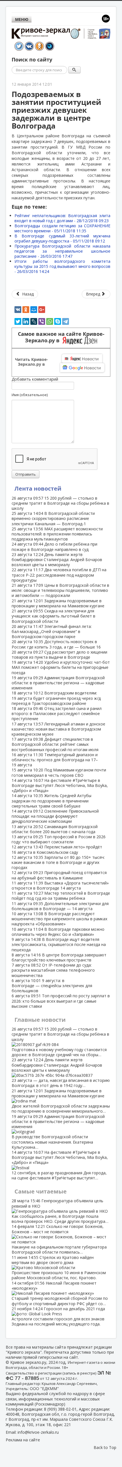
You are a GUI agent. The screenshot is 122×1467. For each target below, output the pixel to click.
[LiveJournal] (33, 321)
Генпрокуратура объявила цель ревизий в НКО (60, 1211)
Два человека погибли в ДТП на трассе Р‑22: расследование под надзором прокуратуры (59, 575)
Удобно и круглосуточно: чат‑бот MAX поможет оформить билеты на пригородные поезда (61, 667)
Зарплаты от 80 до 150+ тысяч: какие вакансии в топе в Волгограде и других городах (58, 862)
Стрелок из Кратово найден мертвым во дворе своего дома (59, 1268)
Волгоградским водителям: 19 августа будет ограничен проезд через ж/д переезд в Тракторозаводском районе (56, 698)
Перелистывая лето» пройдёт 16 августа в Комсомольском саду (57, 849)
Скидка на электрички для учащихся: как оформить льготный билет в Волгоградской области (53, 616)
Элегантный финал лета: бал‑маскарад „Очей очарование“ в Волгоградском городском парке (52, 631)
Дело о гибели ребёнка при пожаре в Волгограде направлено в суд (54, 546)
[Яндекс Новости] (82, 358)
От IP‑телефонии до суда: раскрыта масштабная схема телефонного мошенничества (53, 970)
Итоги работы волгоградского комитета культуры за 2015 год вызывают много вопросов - (62, 266)
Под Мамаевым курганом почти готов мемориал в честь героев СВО (59, 772)
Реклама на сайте (23, 1439)
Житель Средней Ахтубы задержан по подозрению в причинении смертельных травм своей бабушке (51, 800)
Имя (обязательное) (30, 394)
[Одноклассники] (25, 309)
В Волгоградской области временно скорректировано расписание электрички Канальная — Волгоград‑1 (53, 518)
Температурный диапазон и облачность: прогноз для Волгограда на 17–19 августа (55, 759)
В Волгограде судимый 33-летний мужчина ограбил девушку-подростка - (62, 238)
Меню (21, 19)
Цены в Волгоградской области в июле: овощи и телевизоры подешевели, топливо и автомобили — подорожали (60, 590)
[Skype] (57, 321)
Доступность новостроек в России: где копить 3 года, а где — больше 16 (56, 644)
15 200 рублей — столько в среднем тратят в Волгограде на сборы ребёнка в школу (60, 503)
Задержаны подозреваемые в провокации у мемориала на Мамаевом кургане (58, 603)
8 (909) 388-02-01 (60, 1409)
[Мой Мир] (33, 309)
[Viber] (41, 321)
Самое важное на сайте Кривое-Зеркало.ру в (61, 337)
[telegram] (65, 321)
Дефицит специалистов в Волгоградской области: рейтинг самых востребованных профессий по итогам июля (55, 744)
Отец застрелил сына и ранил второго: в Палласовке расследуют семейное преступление (57, 713)
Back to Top (105, 1447)
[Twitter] (17, 321)
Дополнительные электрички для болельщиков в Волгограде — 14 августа (60, 906)
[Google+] (41, 309)
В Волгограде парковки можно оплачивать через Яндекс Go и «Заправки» (58, 931)
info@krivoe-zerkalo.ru (38, 1432)
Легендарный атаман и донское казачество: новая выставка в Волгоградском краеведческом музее (58, 729)
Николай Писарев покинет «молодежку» (60, 1293)
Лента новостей (37, 488)
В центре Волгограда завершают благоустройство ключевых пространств (59, 957)
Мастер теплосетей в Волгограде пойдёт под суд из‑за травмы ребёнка (61, 895)
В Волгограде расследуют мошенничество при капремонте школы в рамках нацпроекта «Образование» (59, 918)
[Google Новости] (82, 367)
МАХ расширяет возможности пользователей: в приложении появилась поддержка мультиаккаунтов (57, 534)
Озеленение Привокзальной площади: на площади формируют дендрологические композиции (55, 816)
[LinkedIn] (25, 321)
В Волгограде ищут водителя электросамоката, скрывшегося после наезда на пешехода (59, 944)
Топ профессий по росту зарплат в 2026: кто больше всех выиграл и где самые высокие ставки (61, 1001)
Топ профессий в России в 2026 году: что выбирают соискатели (59, 839)
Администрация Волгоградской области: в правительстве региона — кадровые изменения (58, 683)
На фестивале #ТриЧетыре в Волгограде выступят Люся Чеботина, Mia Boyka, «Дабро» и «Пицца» (60, 785)
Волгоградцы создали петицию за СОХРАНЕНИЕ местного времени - (62, 228)
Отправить (25, 474)
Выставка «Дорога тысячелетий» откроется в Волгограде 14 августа (60, 885)
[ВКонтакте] (17, 309)
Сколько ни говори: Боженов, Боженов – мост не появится (59, 1239)
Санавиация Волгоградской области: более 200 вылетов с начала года (55, 829)
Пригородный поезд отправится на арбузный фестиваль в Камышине (59, 875)
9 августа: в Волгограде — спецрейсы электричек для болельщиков (52, 985)
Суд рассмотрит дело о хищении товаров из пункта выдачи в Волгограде (59, 654)
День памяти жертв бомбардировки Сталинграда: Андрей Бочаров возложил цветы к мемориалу (57, 559)
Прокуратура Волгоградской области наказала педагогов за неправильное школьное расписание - (62, 251)
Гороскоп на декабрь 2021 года (58, 1316)
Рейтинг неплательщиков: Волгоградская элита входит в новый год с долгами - (62, 218)
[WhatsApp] (49, 321)
